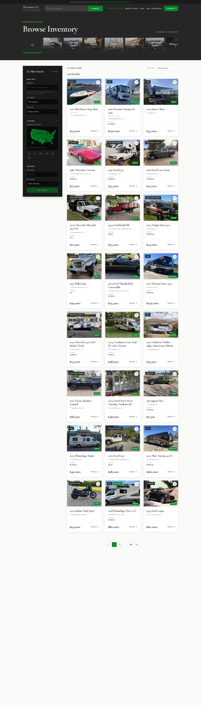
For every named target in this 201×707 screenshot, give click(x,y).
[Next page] (136, 544)
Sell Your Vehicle (154, 8)
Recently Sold (131, 8)
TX (29, 153)
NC (29, 158)
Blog (142, 8)
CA (41, 153)
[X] (30, 10)
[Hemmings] (39, 10)
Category (31, 97)
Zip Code (30, 170)
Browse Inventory (115, 8)
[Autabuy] (36, 10)
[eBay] (24, 10)
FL (35, 153)
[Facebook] (27, 10)
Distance (31, 179)
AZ (47, 153)
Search (95, 8)
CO (53, 153)
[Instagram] (33, 10)
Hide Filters (76, 68)
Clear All (54, 71)
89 (131, 544)
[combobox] (42, 101)
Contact (171, 8)
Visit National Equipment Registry (115, 2)
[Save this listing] (98, 82)
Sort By (30, 107)
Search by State (34, 124)
